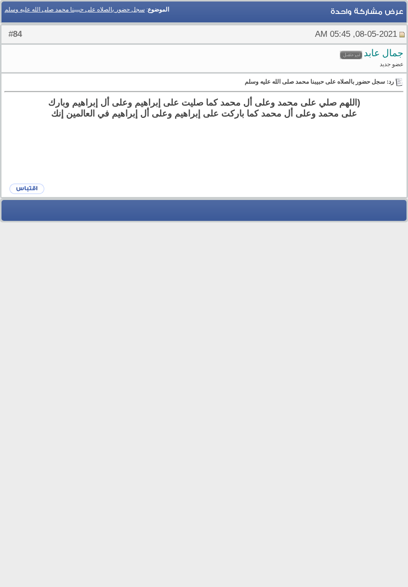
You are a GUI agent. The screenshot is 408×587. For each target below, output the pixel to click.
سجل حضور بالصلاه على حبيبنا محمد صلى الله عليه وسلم (74, 9)
